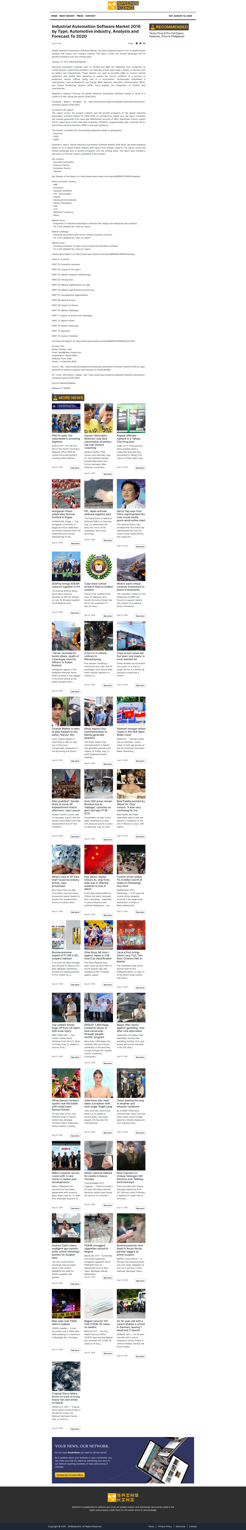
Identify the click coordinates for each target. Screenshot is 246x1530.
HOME (54, 16)
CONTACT (90, 16)
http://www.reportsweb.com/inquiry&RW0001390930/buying (105, 254)
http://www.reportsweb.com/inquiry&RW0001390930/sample (110, 176)
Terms (151, 1526)
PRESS (80, 16)
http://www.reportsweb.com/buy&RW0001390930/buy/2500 (105, 341)
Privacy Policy (165, 1526)
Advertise (180, 1526)
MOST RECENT (67, 16)
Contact (193, 1526)
